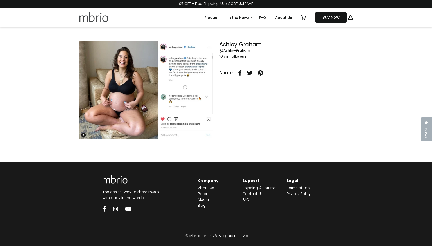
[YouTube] (128, 209)
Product (211, 17)
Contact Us (253, 193)
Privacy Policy (299, 193)
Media (203, 199)
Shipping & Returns (259, 187)
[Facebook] (104, 209)
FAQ (262, 17)
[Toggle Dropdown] (252, 18)
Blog (202, 205)
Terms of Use (298, 187)
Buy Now (331, 17)
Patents (205, 193)
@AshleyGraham (234, 50)
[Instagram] (115, 209)
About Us (283, 17)
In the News (238, 17)
